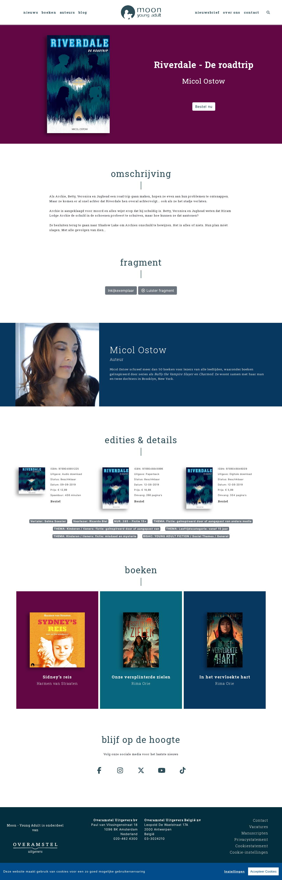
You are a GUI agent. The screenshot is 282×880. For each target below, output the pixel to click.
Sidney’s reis (57, 677)
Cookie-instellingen (249, 852)
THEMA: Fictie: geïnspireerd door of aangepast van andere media (203, 521)
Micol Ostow (138, 350)
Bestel (55, 501)
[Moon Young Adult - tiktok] (182, 770)
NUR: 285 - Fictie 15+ (130, 521)
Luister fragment (159, 290)
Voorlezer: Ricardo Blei (90, 521)
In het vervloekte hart (224, 677)
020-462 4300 (125, 838)
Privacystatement (251, 839)
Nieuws (30, 12)
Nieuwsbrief (207, 12)
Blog (82, 12)
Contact (251, 12)
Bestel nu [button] (203, 106)
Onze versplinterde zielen (141, 677)
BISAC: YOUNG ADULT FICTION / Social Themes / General (185, 536)
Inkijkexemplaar (121, 290)
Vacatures (258, 826)
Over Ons (231, 12)
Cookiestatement (251, 845)
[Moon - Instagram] (120, 770)
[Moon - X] (141, 770)
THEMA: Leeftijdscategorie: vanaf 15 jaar (197, 528)
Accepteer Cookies (263, 871)
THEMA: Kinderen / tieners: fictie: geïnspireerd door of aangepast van (106, 528)
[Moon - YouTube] (161, 770)
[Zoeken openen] (268, 12)
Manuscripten (254, 833)
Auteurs (67, 12)
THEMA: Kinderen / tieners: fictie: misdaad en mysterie (95, 536)
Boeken (49, 12)
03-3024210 (154, 838)
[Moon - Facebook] (99, 770)
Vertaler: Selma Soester (48, 521)
